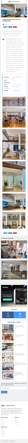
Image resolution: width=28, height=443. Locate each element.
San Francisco (14, 24)
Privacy (2, 422)
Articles (16, 424)
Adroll (4, 35)
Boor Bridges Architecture (9, 31)
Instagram (3, 433)
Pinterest (3, 435)
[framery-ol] (14, 296)
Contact (3, 424)
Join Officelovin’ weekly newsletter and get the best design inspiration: (14, 384)
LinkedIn (3, 431)
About (2, 419)
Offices (16, 419)
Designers (17, 422)
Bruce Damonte (17, 90)
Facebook (3, 429)
